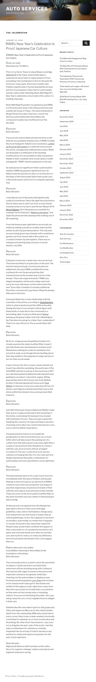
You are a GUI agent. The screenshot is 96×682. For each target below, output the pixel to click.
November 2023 (66, 163)
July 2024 (64, 126)
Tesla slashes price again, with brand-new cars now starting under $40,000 (74, 89)
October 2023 (65, 168)
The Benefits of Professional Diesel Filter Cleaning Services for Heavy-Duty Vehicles (74, 69)
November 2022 (66, 219)
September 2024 (67, 121)
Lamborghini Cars (67, 253)
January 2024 (65, 154)
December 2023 (66, 159)
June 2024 (64, 131)
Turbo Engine (65, 262)
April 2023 (64, 196)
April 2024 (64, 140)
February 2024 (66, 149)
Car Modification (66, 248)
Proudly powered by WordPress (31, 676)
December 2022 (66, 215)
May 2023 (64, 191)
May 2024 (64, 135)
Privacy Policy (10, 676)
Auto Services (27, 8)
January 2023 (65, 210)
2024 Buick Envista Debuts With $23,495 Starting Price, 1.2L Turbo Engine (73, 99)
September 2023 (67, 173)
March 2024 (65, 145)
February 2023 (66, 205)
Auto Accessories (67, 234)
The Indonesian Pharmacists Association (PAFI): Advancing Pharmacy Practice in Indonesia (72, 79)
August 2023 (65, 177)
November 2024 (66, 117)
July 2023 (64, 182)
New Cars (64, 257)
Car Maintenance (67, 243)
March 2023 (65, 201)
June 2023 (64, 187)
